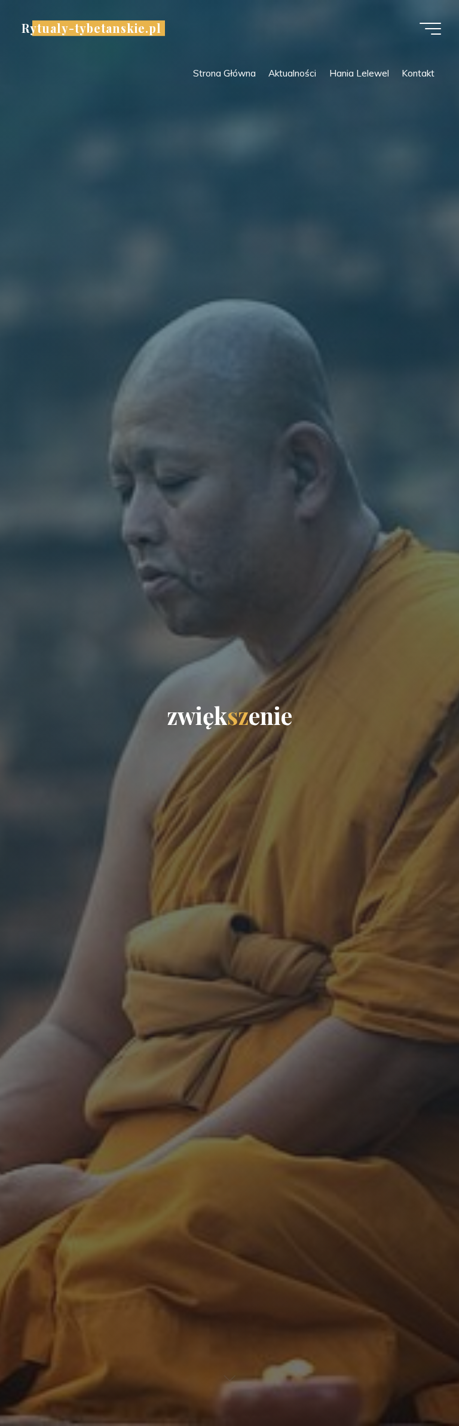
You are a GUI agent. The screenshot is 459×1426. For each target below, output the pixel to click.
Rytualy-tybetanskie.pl (91, 28)
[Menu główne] (430, 29)
